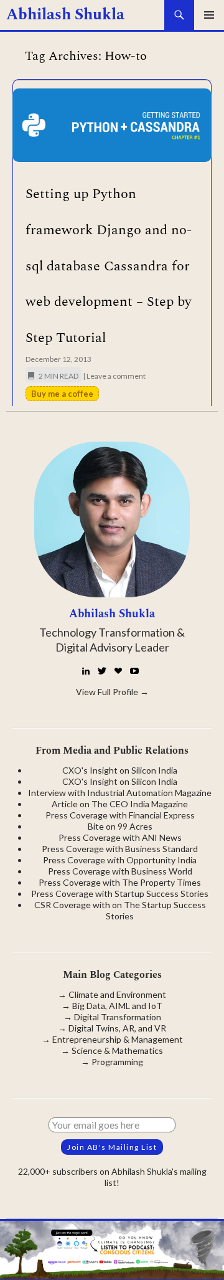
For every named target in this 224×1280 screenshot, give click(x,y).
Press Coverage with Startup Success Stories (119, 893)
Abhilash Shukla (65, 15)
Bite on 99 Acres (120, 826)
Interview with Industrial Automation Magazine (120, 792)
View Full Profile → (112, 691)
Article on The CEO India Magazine (120, 804)
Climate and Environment (117, 994)
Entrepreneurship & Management (117, 1039)
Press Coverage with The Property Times (120, 882)
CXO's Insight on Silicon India (119, 770)
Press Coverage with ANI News (120, 837)
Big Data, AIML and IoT (117, 1005)
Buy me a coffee (62, 394)
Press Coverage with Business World (120, 871)
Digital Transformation (117, 1017)
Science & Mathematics (117, 1050)
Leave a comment (116, 376)
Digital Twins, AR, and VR (117, 1028)
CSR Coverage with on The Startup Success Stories (120, 910)
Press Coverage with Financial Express (120, 815)
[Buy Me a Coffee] (118, 671)
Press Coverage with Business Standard (120, 848)
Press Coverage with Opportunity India (120, 860)
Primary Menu (209, 15)
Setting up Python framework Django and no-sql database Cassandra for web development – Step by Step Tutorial (109, 266)
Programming (117, 1061)
